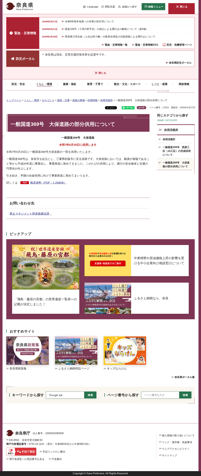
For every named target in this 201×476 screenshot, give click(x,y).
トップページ (13, 100)
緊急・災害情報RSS (146, 44)
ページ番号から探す (123, 395)
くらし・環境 (31, 100)
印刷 (142, 108)
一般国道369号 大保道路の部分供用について (176, 164)
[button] (90, 7)
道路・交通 (63, 100)
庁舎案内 (57, 459)
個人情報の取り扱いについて (178, 435)
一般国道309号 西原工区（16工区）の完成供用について (177, 151)
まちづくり (48, 100)
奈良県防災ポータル (180, 62)
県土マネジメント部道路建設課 (31, 213)
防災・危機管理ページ (179, 44)
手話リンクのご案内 (54, 451)
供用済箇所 (106, 100)
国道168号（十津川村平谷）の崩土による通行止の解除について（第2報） (106, 29)
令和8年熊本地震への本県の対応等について (89, 21)
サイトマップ (169, 455)
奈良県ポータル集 (185, 377)
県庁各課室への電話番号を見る (26, 459)
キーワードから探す (28, 395)
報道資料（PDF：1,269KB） (48, 182)
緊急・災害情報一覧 (116, 44)
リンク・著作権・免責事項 (177, 442)
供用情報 (92, 100)
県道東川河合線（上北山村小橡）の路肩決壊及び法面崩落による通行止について (110, 36)
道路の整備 (78, 100)
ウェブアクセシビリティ (176, 449)
